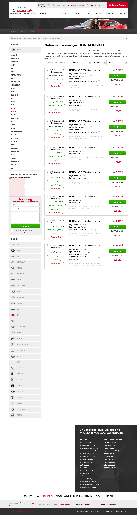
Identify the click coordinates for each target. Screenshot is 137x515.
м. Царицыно (84, 465)
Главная (42, 13)
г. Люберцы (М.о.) (110, 462)
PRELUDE (14, 148)
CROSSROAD (15, 82)
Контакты (122, 13)
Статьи (97, 496)
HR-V (13, 108)
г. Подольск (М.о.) (110, 448)
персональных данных (21, 232)
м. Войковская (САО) (87, 454)
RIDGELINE (15, 151)
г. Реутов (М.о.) (109, 465)
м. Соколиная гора (86, 470)
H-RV (13, 105)
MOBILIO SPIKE (16, 131)
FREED (13, 101)
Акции (86, 13)
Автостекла (64, 13)
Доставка (98, 13)
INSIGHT (14, 111)
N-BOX (13, 135)
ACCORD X (15, 58)
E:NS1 (13, 88)
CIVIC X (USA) (16, 75)
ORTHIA (14, 141)
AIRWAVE (14, 62)
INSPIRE (14, 115)
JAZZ (13, 125)
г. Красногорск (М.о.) (111, 454)
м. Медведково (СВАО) (88, 481)
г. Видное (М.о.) (109, 459)
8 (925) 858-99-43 (108, 504)
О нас (52, 13)
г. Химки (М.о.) (109, 456)
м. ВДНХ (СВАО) (85, 442)
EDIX (13, 92)
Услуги (76, 13)
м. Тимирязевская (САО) (88, 456)
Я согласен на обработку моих (24, 231)
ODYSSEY (14, 138)
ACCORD (14, 55)
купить (117, 76)
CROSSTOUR (15, 85)
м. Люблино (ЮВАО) (87, 459)
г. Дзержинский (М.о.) (111, 451)
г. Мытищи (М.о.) (110, 442)
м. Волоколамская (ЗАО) (88, 451)
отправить (25, 226)
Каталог (23, 31)
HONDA (32, 31)
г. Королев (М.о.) (110, 467)
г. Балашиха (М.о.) (110, 445)
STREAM (14, 165)
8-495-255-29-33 (97, 5)
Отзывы (109, 13)
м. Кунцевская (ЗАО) (87, 462)
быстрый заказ (117, 80)
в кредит (117, 84)
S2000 (13, 158)
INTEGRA (14, 121)
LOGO (13, 128)
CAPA (13, 65)
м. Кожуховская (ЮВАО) (88, 445)
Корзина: (119, 5)
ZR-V (13, 168)
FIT (12, 98)
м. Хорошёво (84, 473)
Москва (42, 6)
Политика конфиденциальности (21, 511)
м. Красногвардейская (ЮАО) (90, 484)
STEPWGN (15, 161)
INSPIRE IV (15, 118)
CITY (12, 68)
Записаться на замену (76, 5)
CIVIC (13, 72)
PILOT (13, 145)
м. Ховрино (84, 476)
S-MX (13, 155)
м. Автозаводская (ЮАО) (88, 487)
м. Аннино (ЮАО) (86, 479)
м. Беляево (84, 467)
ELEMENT (14, 95)
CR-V (13, 78)
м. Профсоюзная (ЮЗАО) (89, 448)
